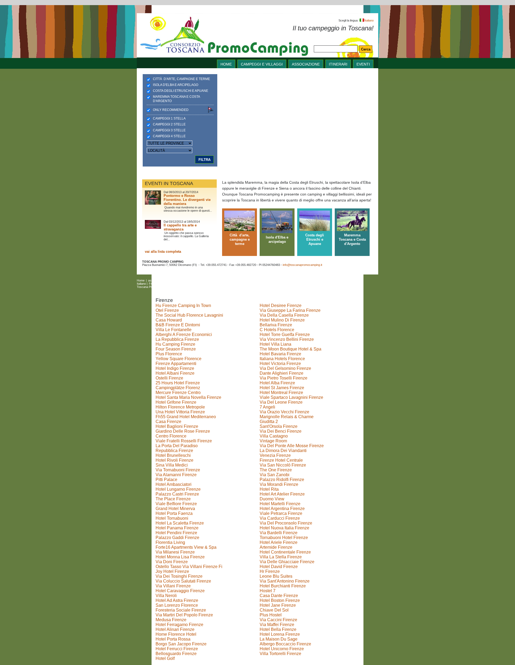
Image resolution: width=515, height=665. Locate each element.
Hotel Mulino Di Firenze (282, 320)
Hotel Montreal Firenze (281, 392)
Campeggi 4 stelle (169, 136)
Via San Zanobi (274, 474)
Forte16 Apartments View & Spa (186, 547)
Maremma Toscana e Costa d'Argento (176, 99)
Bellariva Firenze (276, 325)
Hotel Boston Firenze (280, 600)
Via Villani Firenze (173, 586)
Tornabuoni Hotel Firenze (284, 537)
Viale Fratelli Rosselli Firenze (184, 441)
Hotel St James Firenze (282, 387)
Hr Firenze (270, 571)
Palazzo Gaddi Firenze (177, 537)
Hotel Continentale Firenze (285, 552)
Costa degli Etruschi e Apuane (180, 91)
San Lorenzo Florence (177, 605)
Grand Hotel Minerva (175, 508)
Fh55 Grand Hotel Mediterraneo (186, 416)
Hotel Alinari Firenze (175, 629)
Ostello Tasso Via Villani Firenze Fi (189, 566)
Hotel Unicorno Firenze (282, 648)
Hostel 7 (267, 590)
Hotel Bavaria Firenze (280, 354)
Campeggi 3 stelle (169, 130)
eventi (363, 64)
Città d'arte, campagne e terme (181, 79)
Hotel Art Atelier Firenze (282, 494)
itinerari (338, 64)
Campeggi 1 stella (169, 118)
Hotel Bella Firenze (278, 629)
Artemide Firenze (276, 547)
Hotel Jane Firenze (278, 605)
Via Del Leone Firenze (281, 402)
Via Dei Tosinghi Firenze (179, 576)
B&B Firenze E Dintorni (178, 325)
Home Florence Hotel (176, 634)
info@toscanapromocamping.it (302, 264)
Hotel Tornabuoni (172, 518)
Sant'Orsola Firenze (278, 426)
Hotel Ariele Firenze (278, 542)
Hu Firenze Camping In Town (183, 305)
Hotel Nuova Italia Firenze (284, 528)
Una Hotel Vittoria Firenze (180, 412)
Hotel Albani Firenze (175, 373)
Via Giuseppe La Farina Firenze (290, 310)
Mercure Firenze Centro (178, 392)
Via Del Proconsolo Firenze (286, 523)
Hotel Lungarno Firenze (178, 489)
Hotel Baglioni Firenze (177, 426)
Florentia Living (170, 542)
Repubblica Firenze (174, 450)
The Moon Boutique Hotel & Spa (290, 349)
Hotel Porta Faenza (174, 513)
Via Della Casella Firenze (284, 315)
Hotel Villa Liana (275, 344)
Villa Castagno (274, 436)
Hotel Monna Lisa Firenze (180, 557)
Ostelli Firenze (169, 378)
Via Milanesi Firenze (175, 552)
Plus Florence (169, 354)
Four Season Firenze (176, 349)
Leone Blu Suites (276, 576)
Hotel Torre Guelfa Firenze (285, 334)
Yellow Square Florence (178, 358)
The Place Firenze (173, 499)
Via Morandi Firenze (279, 484)
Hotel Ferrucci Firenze (177, 648)
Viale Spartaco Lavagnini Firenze (291, 397)
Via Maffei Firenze (277, 624)
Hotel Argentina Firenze (282, 508)
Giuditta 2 (269, 421)
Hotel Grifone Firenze (176, 402)
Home (141, 280)
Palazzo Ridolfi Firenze (282, 479)
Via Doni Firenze (172, 561)
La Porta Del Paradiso (177, 445)
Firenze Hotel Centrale (281, 460)
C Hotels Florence (277, 329)
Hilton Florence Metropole (180, 407)
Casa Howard (169, 320)
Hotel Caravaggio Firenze (180, 590)
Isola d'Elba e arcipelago (175, 85)
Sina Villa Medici (172, 465)
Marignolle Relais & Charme (287, 416)
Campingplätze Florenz (178, 387)
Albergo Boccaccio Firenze (285, 644)
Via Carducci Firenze (280, 518)
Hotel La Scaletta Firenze (180, 523)
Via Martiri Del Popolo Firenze (184, 615)
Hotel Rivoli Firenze (174, 460)
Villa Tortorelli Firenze (280, 653)
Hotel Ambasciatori (174, 484)
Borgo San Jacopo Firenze (181, 644)
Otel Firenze (167, 310)
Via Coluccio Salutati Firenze (183, 581)
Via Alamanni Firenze (176, 474)
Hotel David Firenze (279, 566)
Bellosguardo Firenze (176, 653)
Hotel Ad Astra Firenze (177, 600)
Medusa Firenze (171, 619)
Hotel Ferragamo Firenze (179, 624)
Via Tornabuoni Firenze (178, 470)
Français (154, 283)
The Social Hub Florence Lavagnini (189, 315)
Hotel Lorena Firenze (280, 634)
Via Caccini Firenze (278, 619)
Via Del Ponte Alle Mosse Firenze (292, 445)
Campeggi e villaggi (262, 64)
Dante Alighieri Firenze (281, 373)
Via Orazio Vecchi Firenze (284, 412)
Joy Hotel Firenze (172, 571)
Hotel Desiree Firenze (280, 305)
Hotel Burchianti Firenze (283, 586)
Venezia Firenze (275, 455)
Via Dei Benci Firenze (280, 431)
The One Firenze (276, 470)
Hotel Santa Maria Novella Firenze (188, 397)
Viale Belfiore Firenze (176, 503)
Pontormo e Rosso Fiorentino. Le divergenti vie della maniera (187, 200)
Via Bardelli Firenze (278, 532)
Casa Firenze (168, 421)
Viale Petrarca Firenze (281, 513)
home (226, 64)
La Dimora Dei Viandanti (283, 450)
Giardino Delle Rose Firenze (183, 431)
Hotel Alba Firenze (277, 383)
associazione (306, 64)
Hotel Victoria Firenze (280, 363)
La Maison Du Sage (278, 639)
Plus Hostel (271, 615)
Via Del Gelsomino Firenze (285, 368)
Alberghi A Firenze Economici (184, 334)
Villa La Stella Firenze (281, 557)
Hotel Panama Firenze (177, 528)
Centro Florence (171, 436)
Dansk (181, 283)
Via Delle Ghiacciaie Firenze (287, 561)
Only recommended (171, 110)
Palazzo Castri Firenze (177, 494)
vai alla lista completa (163, 252)
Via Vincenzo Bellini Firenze (287, 339)
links (224, 280)
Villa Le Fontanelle (174, 329)
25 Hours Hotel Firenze (178, 383)
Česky (206, 283)
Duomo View (272, 499)
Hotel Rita (269, 489)
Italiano (369, 20)
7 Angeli (267, 407)
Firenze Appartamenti (176, 363)
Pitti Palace (166, 479)
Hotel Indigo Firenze (175, 368)
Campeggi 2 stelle (169, 124)
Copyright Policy (200, 286)
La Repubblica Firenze (177, 339)
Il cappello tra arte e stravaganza (180, 227)
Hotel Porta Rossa (173, 639)
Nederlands (231, 283)
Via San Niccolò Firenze (283, 465)
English (279, 280)
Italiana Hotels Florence (282, 358)
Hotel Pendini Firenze (176, 532)
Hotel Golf (165, 658)
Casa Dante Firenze (279, 595)
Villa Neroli (166, 595)
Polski (217, 283)
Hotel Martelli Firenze (280, 503)
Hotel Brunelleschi (173, 455)
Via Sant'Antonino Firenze (285, 581)
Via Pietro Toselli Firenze (283, 378)
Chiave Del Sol (274, 610)
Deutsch (168, 283)
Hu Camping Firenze (175, 344)
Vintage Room (273, 441)
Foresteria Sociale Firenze (181, 610)
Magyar (194, 283)
